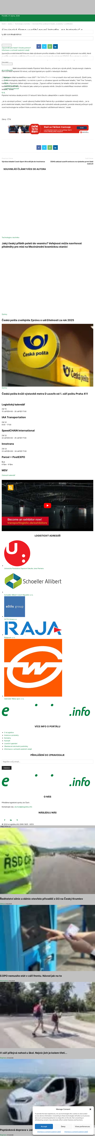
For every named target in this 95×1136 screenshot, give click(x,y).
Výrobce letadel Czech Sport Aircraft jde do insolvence (23, 161)
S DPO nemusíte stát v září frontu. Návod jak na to (31, 975)
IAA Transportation (14, 417)
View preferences (82, 1126)
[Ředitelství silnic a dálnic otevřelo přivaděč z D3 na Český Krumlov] (47, 861)
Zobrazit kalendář (8, 475)
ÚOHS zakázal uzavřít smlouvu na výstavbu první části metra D (71, 163)
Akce (6, 83)
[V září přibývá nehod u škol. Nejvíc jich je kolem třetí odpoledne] (47, 1015)
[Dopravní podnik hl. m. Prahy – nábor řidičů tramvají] (47, 130)
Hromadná (4, 981)
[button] (90, 1109)
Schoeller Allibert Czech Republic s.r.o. (18, 595)
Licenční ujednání (10, 743)
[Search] (4, 93)
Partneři (7, 741)
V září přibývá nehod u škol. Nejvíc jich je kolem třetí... (33, 1052)
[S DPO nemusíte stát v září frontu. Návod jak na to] (47, 938)
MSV (5, 470)
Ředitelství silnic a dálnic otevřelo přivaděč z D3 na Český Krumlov (41, 898)
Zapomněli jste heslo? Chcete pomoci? (16, 48)
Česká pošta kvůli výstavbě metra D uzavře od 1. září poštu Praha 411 (45, 393)
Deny (63, 1126)
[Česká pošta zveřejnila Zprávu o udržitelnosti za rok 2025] (47, 281)
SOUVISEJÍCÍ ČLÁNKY (15, 169)
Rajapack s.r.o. (9, 637)
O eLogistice (9, 732)
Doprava (3, 1058)
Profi (6, 80)
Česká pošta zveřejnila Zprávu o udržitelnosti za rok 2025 (38, 320)
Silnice (2, 904)
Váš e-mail (6, 61)
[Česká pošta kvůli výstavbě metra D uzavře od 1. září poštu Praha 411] (47, 355)
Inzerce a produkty (11, 735)
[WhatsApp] (50, 147)
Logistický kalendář (11, 88)
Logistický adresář (11, 86)
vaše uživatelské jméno (10, 35)
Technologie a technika (10, 237)
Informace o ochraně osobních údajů (49, 1132)
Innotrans (8, 443)
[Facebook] (4, 20)
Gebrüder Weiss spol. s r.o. (14, 699)
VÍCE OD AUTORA (36, 169)
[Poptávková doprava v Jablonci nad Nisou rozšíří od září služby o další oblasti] (47, 1092)
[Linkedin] (11, 20)
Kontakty (7, 738)
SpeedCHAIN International (18, 430)
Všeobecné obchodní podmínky (16, 746)
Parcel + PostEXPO (13, 457)
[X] (17, 20)
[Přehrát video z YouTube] (47, 505)
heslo (4, 43)
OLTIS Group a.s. (10, 619)
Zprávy (7, 77)
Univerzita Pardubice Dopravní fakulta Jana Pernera (24, 568)
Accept (44, 1126)
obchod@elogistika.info (23, 807)
